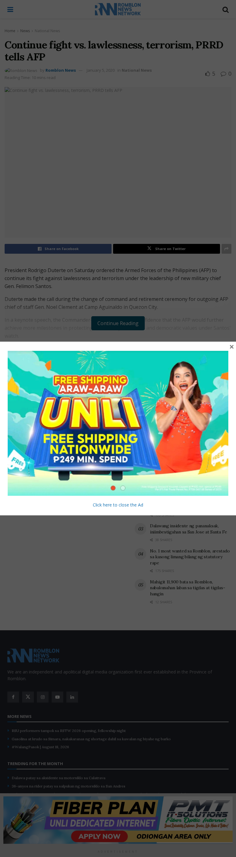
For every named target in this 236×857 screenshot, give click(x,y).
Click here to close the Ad (118, 505)
